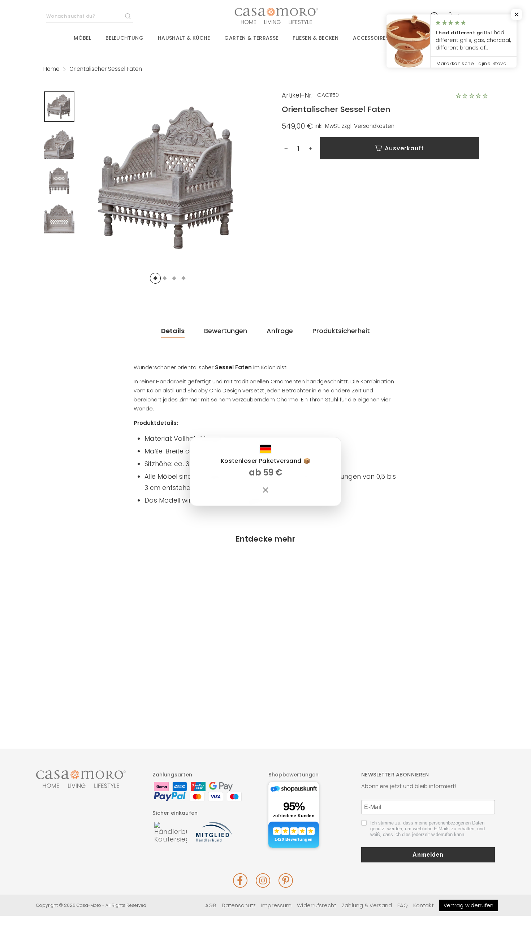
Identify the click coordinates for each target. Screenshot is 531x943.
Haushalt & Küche (184, 38)
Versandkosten (374, 126)
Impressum (276, 905)
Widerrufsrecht (316, 905)
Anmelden (428, 855)
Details (173, 330)
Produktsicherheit (341, 330)
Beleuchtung (124, 38)
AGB (210, 905)
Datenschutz (239, 905)
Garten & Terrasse (251, 38)
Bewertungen (225, 330)
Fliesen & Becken (315, 38)
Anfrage (280, 330)
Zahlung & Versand (367, 905)
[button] (472, 95)
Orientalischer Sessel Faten (94, 686)
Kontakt (423, 905)
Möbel (82, 38)
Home (51, 69)
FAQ (402, 905)
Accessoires (371, 38)
